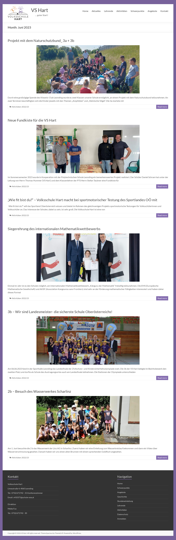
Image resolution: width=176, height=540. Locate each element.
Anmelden (121, 519)
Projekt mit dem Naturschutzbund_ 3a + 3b (41, 40)
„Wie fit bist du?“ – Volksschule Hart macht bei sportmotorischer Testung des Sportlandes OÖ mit (82, 200)
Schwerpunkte (137, 11)
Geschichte (122, 496)
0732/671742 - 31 (19, 493)
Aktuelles (96, 11)
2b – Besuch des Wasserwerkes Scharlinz (39, 391)
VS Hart (39, 10)
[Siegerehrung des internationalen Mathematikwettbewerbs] (88, 234)
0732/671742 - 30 (19, 513)
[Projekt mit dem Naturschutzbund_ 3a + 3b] (88, 46)
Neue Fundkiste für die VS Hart (32, 120)
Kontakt (164, 11)
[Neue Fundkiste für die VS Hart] (88, 126)
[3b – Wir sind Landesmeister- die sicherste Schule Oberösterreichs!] (88, 317)
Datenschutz (122, 514)
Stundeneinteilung (125, 501)
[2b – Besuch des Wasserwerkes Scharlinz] (88, 397)
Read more (162, 107)
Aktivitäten (121, 11)
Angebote (152, 11)
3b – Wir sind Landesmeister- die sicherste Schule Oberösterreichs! (60, 311)
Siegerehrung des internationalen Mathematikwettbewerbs (54, 229)
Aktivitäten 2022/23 (20, 107)
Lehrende (108, 11)
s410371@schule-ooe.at (23, 497)
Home (85, 11)
